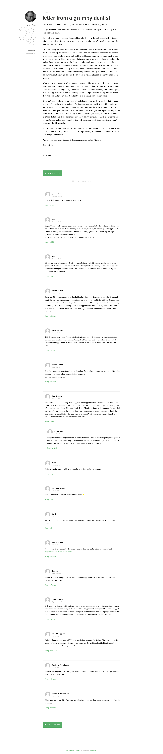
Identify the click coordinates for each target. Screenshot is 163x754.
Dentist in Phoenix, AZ (60, 693)
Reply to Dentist (50, 679)
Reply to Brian (50, 350)
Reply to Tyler (50, 474)
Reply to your (49, 205)
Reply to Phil (49, 242)
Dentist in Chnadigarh (60, 665)
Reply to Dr (49, 528)
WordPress (93, 751)
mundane (48, 12)
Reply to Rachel (50, 381)
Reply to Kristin (50, 316)
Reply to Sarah (50, 276)
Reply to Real (52, 448)
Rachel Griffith (57, 364)
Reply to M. (49, 499)
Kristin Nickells (57, 290)
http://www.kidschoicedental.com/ (59, 551)
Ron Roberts (57, 396)
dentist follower (57, 599)
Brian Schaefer (57, 330)
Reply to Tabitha (50, 585)
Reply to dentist (50, 619)
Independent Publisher (73, 751)
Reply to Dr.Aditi (51, 650)
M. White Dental (58, 488)
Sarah (54, 256)
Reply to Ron (49, 421)
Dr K (54, 514)
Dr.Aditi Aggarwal (59, 633)
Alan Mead (31, 25)
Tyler (54, 462)
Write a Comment (53, 173)
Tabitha (55, 571)
